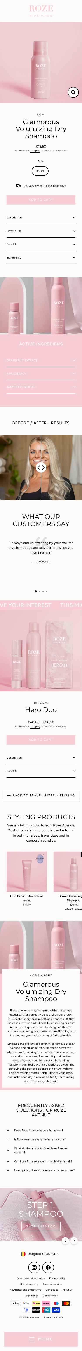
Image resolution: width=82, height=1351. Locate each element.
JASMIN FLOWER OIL (21, 387)
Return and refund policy (30, 1278)
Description (14, 217)
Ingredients (14, 257)
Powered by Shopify (53, 1317)
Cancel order (50, 1295)
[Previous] (65, 1240)
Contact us (52, 1289)
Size (41, 161)
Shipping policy (29, 1284)
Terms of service (52, 1284)
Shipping (35, 150)
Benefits (12, 244)
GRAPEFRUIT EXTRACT (22, 360)
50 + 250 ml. (41, 702)
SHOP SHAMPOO (41, 1226)
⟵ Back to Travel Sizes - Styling (41, 795)
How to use (14, 230)
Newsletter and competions (25, 1289)
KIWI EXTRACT (16, 373)
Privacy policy (57, 1278)
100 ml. (41, 114)
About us (68, 1289)
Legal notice (31, 1295)
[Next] (74, 1240)
